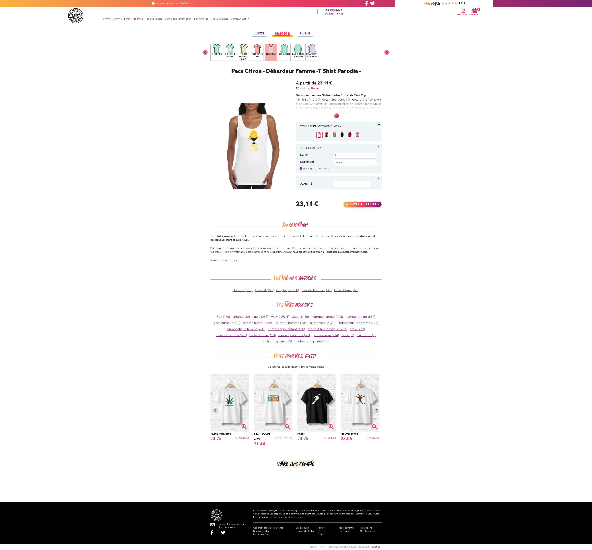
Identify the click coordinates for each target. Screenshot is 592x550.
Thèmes (138, 18)
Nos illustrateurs (219, 18)
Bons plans (171, 18)
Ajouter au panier (361, 204)
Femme (117, 18)
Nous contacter (261, 531)
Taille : (304, 155)
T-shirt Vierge (201, 18)
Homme (106, 18)
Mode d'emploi (260, 534)
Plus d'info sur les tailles (315, 168)
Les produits (302, 528)
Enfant (127, 18)
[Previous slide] (205, 52)
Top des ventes (153, 18)
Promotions (366, 528)
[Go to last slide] (215, 410)
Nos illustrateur (368, 531)
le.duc (332, 437)
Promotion (185, 18)
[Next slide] (386, 52)
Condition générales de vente (268, 528)
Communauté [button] (239, 18)
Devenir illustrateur (305, 531)
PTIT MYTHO (285, 437)
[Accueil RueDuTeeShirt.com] (75, 14)
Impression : (307, 162)
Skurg (314, 88)
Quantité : (306, 184)
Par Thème (344, 531)
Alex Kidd (244, 437)
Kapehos (375, 546)
